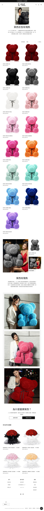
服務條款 (34, 508)
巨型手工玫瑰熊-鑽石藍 (26, 207)
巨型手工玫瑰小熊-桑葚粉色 (27, 135)
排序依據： (23, 41)
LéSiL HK (8, 508)
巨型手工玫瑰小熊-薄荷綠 (7, 183)
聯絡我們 (35, 489)
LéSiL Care (22, 487)
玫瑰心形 (9, 487)
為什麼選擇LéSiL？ (22, 484)
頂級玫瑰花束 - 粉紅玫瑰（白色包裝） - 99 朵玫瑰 (11, 471)
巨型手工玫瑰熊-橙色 (26, 159)
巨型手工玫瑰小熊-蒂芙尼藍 (27, 183)
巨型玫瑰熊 (31, 270)
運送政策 (37, 508)
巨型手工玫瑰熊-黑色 (6, 87)
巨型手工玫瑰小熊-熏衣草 (7, 231)
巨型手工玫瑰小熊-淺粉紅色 (7, 135)
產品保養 (35, 487)
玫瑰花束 (9, 482)
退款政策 (26, 508)
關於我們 (22, 482)
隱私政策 (30, 508)
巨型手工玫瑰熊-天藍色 (7, 207)
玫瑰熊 (9, 484)
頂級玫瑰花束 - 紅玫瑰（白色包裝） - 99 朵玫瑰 (30, 447)
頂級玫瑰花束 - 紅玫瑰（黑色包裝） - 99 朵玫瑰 (11, 447)
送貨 (35, 484)
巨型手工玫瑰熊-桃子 (26, 111)
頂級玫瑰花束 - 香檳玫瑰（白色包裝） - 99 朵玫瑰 (30, 471)
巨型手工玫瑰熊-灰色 (26, 87)
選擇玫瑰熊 (15, 417)
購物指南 (35, 482)
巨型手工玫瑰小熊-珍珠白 (7, 111)
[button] (2, 4)
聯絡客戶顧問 (28, 417)
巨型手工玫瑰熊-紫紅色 (7, 159)
